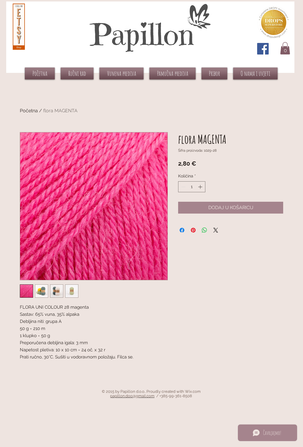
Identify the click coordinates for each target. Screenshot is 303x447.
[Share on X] (215, 230)
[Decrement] (182, 187)
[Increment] (200, 187)
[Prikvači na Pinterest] (193, 230)
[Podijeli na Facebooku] (182, 230)
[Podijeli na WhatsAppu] (204, 230)
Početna (29, 110)
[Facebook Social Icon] (263, 49)
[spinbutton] (191, 187)
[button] (285, 48)
